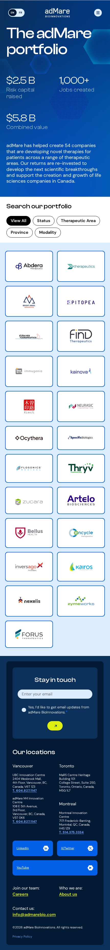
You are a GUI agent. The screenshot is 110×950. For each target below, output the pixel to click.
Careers (20, 894)
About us (68, 894)
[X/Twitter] (77, 848)
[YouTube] (55, 867)
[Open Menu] (98, 13)
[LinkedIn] (33, 848)
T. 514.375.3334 (71, 832)
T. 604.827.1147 (25, 791)
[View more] (29, 266)
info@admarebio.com (34, 914)
